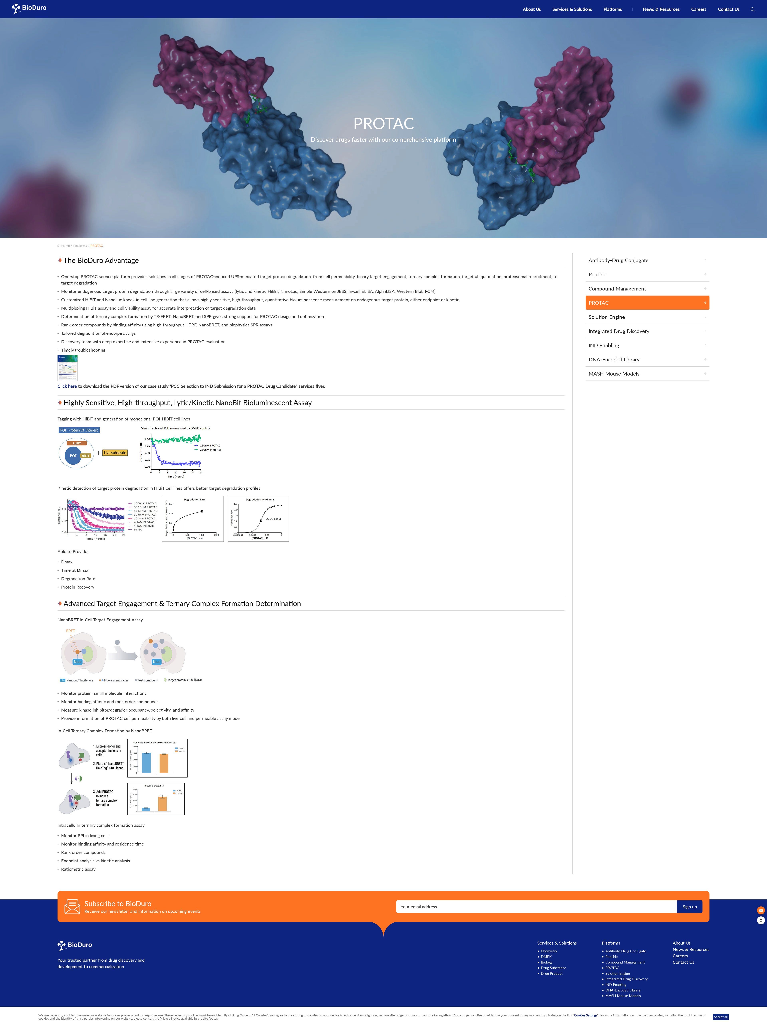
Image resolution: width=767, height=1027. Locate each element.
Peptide (611, 956)
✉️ (761, 910)
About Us (532, 9)
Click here (67, 386)
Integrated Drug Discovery (626, 979)
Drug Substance (553, 968)
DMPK (546, 956)
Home (65, 245)
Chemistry (549, 951)
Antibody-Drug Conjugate (625, 951)
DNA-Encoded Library (623, 990)
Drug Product (551, 973)
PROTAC (96, 245)
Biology (546, 962)
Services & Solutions (572, 9)
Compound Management (625, 962)
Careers (698, 9)
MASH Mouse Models (623, 995)
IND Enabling (615, 984)
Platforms (613, 9)
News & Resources (661, 9)
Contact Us (729, 9)
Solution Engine (617, 973)
